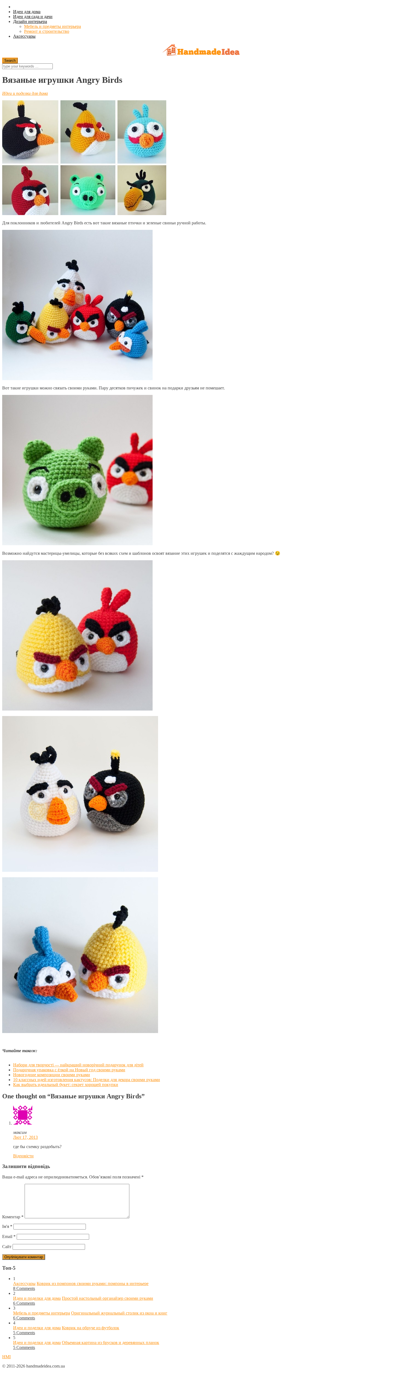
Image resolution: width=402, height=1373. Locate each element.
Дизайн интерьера (30, 21)
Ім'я (7, 1226)
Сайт (6, 1246)
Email (9, 1236)
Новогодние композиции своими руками (51, 1074)
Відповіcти (23, 1156)
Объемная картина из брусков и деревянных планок (110, 1342)
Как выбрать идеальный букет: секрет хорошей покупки (65, 1084)
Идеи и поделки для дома (25, 93)
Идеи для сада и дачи (33, 16)
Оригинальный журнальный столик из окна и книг (119, 1313)
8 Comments (24, 1288)
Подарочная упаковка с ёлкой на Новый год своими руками (69, 1069)
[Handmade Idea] (201, 50)
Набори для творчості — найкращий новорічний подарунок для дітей (78, 1065)
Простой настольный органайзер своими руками (107, 1298)
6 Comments (24, 1303)
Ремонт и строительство (46, 31)
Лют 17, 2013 (25, 1137)
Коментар (13, 1216)
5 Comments (24, 1332)
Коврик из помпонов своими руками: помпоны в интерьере (92, 1283)
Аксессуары (24, 36)
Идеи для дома (26, 11)
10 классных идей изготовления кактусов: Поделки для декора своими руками (86, 1079)
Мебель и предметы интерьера (52, 26)
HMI (6, 1356)
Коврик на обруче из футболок (90, 1327)
